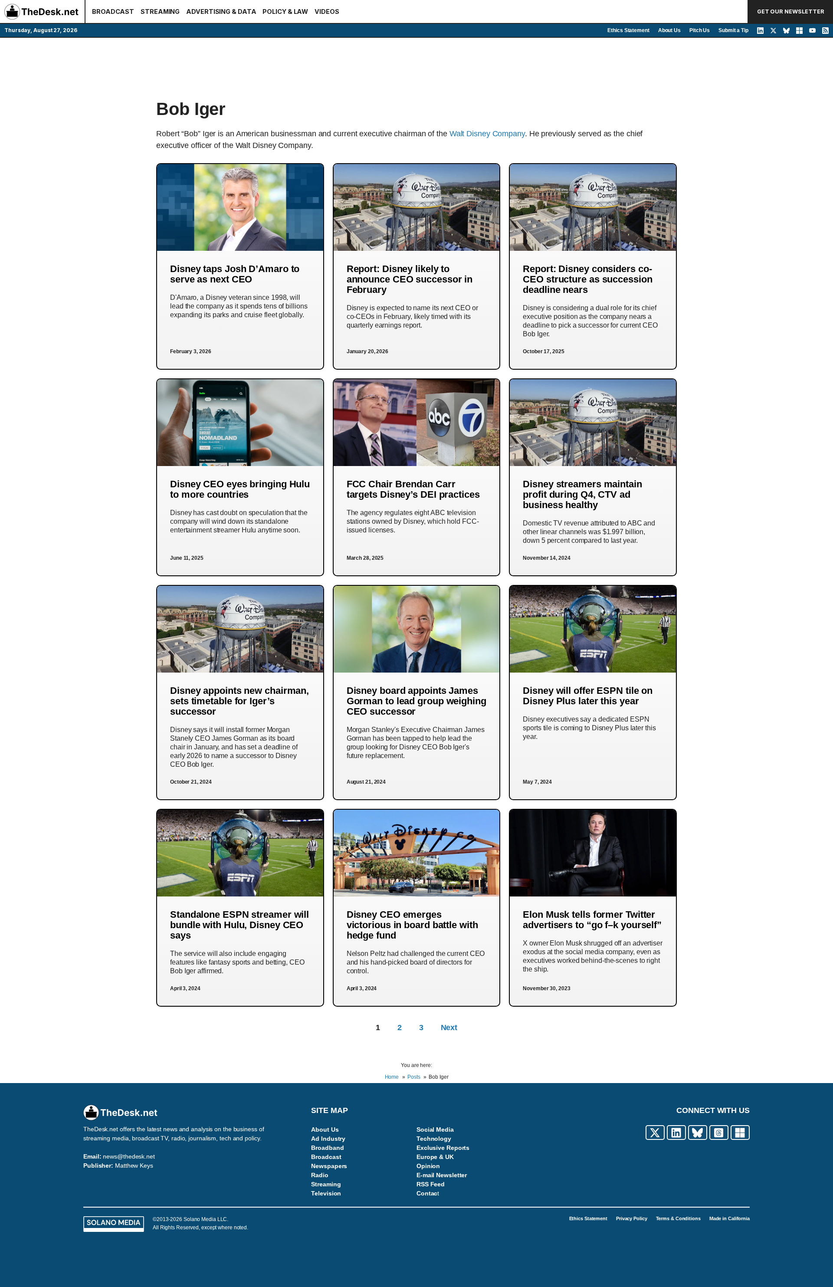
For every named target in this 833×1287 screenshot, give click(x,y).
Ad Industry (328, 1138)
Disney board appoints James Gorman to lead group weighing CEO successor (416, 701)
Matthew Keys (134, 1165)
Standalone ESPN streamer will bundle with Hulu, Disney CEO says (239, 925)
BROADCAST (113, 11)
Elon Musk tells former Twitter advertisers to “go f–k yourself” (592, 919)
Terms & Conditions (678, 1218)
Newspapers (329, 1165)
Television (326, 1193)
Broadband (327, 1147)
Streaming (326, 1184)
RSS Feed (430, 1184)
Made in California (729, 1218)
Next (449, 1027)
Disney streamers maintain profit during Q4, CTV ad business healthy (582, 494)
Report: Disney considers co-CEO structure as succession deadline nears (587, 279)
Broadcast (326, 1156)
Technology (433, 1138)
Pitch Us (699, 30)
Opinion (428, 1165)
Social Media (435, 1129)
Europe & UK (435, 1156)
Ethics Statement (628, 30)
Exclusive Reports (442, 1147)
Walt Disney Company (487, 133)
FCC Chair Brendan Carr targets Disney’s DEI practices (413, 489)
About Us (669, 30)
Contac (426, 1193)
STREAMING (160, 11)
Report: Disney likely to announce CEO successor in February (410, 279)
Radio (319, 1175)
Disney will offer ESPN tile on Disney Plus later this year (588, 695)
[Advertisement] (416, 68)
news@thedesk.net (128, 1156)
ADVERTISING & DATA (221, 11)
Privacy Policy (631, 1218)
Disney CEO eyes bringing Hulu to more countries (240, 489)
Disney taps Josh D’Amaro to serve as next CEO (234, 274)
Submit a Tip (733, 30)
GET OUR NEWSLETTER (790, 11)
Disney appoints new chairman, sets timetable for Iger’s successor (239, 701)
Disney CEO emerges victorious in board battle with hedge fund (412, 925)
